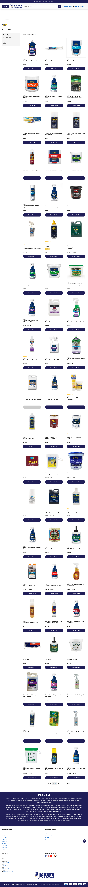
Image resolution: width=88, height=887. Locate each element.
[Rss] (54, 856)
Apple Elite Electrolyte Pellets (75, 170)
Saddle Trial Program (6, 839)
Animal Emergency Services (51, 833)
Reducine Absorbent (50, 548)
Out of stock (32, 407)
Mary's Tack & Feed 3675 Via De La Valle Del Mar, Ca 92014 (13, 855)
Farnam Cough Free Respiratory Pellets (32, 97)
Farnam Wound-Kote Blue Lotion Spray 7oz (76, 134)
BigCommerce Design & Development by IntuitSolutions (28, 884)
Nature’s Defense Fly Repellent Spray (53, 97)
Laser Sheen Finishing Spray (31, 170)
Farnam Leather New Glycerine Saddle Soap (75, 585)
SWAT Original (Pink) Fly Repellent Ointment (51, 438)
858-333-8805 (6, 868)
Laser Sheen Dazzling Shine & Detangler (75, 622)
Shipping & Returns (6, 833)
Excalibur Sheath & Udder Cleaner (30, 732)
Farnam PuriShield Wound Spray (32, 248)
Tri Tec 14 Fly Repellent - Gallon (32, 399)
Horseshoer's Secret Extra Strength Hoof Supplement (74, 97)
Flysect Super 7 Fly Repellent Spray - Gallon (31, 695)
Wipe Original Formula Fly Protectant (74, 247)
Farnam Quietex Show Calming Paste (31, 134)
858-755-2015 (6, 865)
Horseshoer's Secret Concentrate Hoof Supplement (76, 658)
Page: (49, 783)
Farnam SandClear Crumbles (75, 474)
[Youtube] (51, 856)
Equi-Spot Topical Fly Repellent (53, 733)
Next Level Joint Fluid (29, 585)
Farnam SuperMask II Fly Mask (53, 170)
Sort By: (24, 34)
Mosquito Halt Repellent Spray (53, 585)
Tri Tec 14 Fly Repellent (51, 399)
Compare (32, 49)
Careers (47, 839)
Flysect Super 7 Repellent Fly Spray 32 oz (53, 695)
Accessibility (4, 847)
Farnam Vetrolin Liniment (52, 321)
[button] (84, 841)
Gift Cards (4, 843)
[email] (56, 856)
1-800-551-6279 (6, 862)
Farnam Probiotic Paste (51, 61)
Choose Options (32, 68)
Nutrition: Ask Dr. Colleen (50, 835)
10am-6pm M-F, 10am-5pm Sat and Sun (10, 859)
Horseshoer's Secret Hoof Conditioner (52, 658)
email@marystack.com (8, 871)
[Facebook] (46, 856)
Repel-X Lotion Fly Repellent (75, 512)
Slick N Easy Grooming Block (31, 474)
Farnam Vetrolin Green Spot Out (76, 321)
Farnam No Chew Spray (51, 207)
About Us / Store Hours (6, 831)
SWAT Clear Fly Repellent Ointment (74, 438)
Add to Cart (54, 68)
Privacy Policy (4, 841)
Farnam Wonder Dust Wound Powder (53, 245)
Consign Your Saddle (49, 831)
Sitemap (3, 849)
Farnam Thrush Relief (29, 438)
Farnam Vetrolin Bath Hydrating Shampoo (76, 359)
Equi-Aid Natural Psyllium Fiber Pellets (31, 769)
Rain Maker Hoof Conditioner (75, 548)
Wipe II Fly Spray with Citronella (32, 285)
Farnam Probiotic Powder (74, 61)
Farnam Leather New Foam (30, 622)
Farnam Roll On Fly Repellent (31, 512)
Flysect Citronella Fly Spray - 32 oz (75, 695)
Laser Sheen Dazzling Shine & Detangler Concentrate (53, 622)
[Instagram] (49, 856)
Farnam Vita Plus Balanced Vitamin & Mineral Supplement (75, 284)
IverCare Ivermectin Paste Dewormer (30, 658)
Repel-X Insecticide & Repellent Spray (32, 548)
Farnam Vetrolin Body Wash (52, 359)
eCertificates (4, 845)
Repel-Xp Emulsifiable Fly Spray (53, 512)
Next (68, 783)
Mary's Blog (47, 837)
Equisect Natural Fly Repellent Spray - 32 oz (75, 732)
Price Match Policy (5, 835)
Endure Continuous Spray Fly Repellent (31, 206)
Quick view (32, 46)
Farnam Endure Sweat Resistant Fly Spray (76, 769)
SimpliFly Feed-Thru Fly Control (54, 474)
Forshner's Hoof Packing (74, 207)
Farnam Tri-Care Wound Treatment (73, 398)
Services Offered (5, 837)
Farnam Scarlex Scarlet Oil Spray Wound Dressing (54, 134)
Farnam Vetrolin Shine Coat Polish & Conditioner (30, 321)
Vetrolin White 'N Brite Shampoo (32, 61)
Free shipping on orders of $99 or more (45, 1)
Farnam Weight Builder (51, 285)
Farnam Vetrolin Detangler (30, 359)
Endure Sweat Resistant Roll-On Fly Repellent (54, 769)
